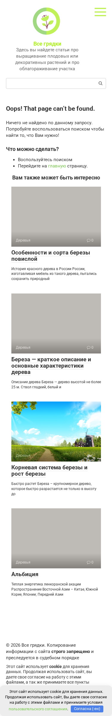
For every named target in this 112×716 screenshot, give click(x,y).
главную (57, 166)
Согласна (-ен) (87, 708)
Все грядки (47, 44)
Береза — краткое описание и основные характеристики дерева (51, 365)
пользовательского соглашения (38, 708)
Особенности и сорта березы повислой (50, 255)
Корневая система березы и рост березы (49, 470)
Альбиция (25, 574)
